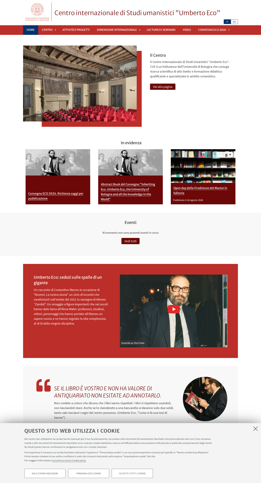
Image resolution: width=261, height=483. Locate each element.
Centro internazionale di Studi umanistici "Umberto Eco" (137, 13)
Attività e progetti (76, 29)
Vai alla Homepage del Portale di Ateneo (37, 12)
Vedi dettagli (230, 154)
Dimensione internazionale (117, 29)
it (227, 21)
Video (187, 29)
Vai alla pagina (162, 87)
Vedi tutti (130, 241)
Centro (47, 29)
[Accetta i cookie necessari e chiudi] (255, 428)
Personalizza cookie (88, 473)
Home (31, 29)
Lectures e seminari (161, 29)
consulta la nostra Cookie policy (69, 460)
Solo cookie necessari (45, 473)
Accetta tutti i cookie (132, 473)
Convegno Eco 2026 (212, 29)
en (234, 21)
